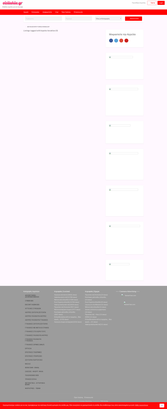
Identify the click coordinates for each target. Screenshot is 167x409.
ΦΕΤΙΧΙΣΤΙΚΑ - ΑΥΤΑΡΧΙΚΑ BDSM (35, 383)
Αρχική (26, 12)
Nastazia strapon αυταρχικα (63, 322)
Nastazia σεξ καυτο (60, 295)
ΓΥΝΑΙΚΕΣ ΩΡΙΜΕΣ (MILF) (34, 344)
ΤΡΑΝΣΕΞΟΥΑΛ (31, 379)
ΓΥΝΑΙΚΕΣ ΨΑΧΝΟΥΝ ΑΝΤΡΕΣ (36, 335)
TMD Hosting (104, 401)
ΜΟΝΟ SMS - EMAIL (32, 367)
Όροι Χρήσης (66, 12)
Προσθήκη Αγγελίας (139, 3)
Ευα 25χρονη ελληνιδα (61, 302)
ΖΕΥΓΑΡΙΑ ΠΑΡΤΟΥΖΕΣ (34, 360)
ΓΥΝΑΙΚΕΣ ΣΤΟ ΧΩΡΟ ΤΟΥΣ (35, 331)
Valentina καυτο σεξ (60, 297)
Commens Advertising (85, 401)
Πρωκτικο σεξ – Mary (92, 314)
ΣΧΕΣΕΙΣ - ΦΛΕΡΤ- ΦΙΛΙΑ (34, 371)
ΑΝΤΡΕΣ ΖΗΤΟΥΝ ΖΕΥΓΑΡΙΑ (35, 312)
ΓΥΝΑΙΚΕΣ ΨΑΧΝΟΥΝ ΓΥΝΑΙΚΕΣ (33, 340)
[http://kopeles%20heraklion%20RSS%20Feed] (58, 30)
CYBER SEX (29, 301)
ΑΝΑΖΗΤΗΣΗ (134, 18)
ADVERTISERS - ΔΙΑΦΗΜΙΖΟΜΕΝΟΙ (32, 296)
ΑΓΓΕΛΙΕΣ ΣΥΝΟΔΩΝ (33, 308)
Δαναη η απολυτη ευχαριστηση (95, 309)
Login (161, 3)
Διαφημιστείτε (47, 12)
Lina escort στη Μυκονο (93, 304)
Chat (56, 12)
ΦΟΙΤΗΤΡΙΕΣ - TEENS (32, 388)
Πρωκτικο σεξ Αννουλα (62, 307)
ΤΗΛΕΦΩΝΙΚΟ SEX (32, 375)
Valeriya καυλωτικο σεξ (62, 304)
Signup (153, 3)
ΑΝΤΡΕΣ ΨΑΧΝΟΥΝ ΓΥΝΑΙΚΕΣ (36, 320)
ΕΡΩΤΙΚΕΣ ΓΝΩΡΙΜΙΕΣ (33, 352)
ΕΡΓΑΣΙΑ (28, 348)
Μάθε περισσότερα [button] (141, 405)
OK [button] (162, 405)
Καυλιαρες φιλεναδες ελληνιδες (64, 312)
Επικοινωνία (78, 12)
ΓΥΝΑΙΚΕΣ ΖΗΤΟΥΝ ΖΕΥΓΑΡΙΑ (36, 324)
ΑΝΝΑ (87, 317)
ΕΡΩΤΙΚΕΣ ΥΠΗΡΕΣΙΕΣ (33, 356)
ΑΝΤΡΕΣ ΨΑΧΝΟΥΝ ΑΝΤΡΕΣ (35, 316)
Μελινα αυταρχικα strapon (63, 309)
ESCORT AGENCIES (32, 304)
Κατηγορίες (35, 12)
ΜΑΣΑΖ (28, 364)
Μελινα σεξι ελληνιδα (61, 300)
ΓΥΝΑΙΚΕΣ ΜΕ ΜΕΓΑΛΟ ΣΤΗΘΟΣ (37, 328)
